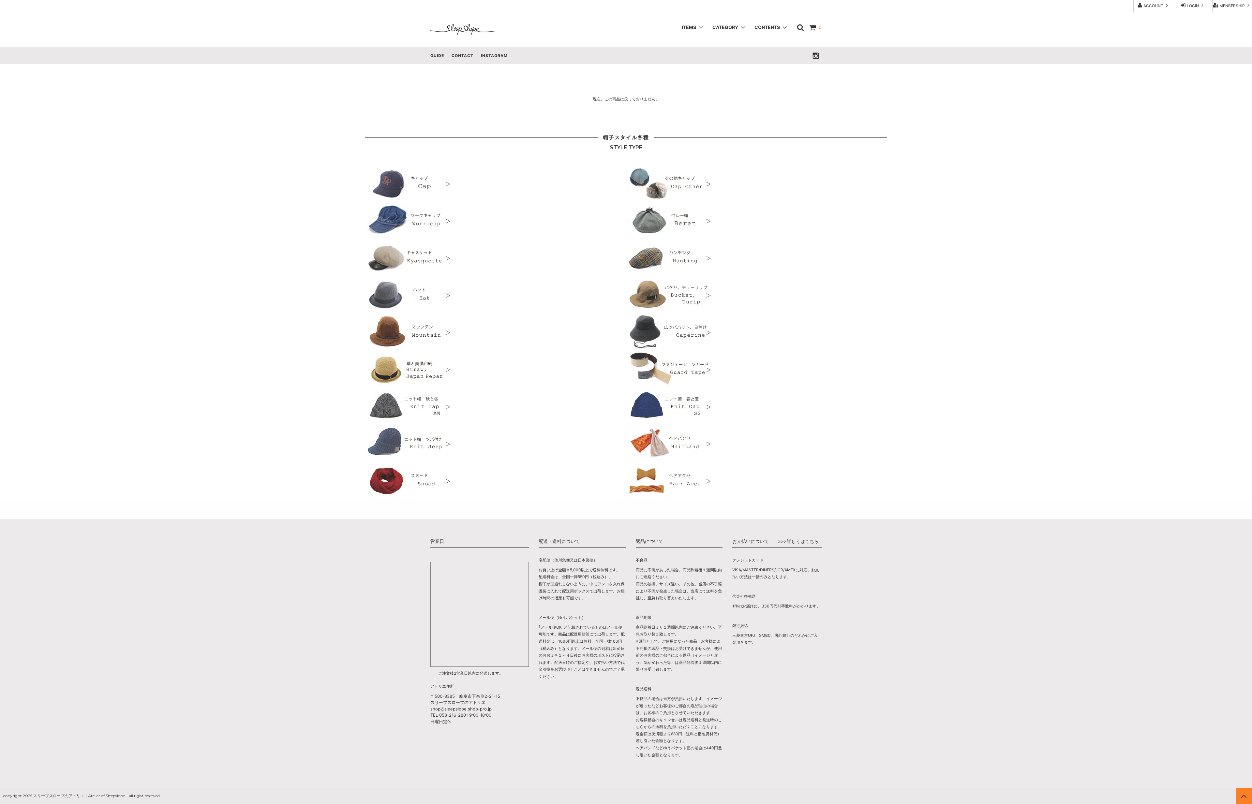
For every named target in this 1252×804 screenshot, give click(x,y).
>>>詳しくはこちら (798, 541)
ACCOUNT (1153, 5)
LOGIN (1193, 5)
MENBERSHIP (1232, 5)
